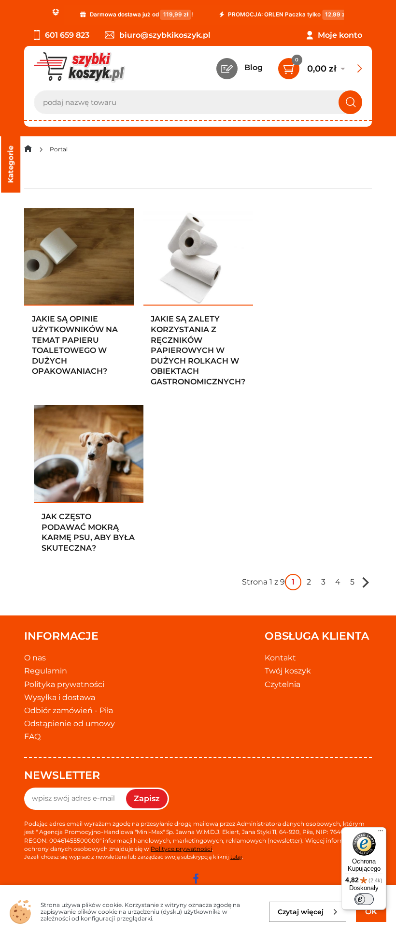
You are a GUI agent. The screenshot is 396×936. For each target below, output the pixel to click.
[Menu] (380, 833)
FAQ (32, 736)
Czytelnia (282, 684)
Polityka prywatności (64, 684)
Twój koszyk (288, 670)
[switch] (364, 899)
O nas (35, 657)
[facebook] (195, 878)
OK (371, 911)
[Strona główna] (28, 150)
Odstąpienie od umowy (69, 723)
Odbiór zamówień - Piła (68, 710)
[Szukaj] (350, 102)
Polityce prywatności (181, 848)
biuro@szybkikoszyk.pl (165, 35)
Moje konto (340, 35)
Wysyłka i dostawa (59, 697)
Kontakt (280, 657)
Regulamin (45, 670)
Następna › (365, 582)
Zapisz (147, 798)
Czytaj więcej (301, 911)
